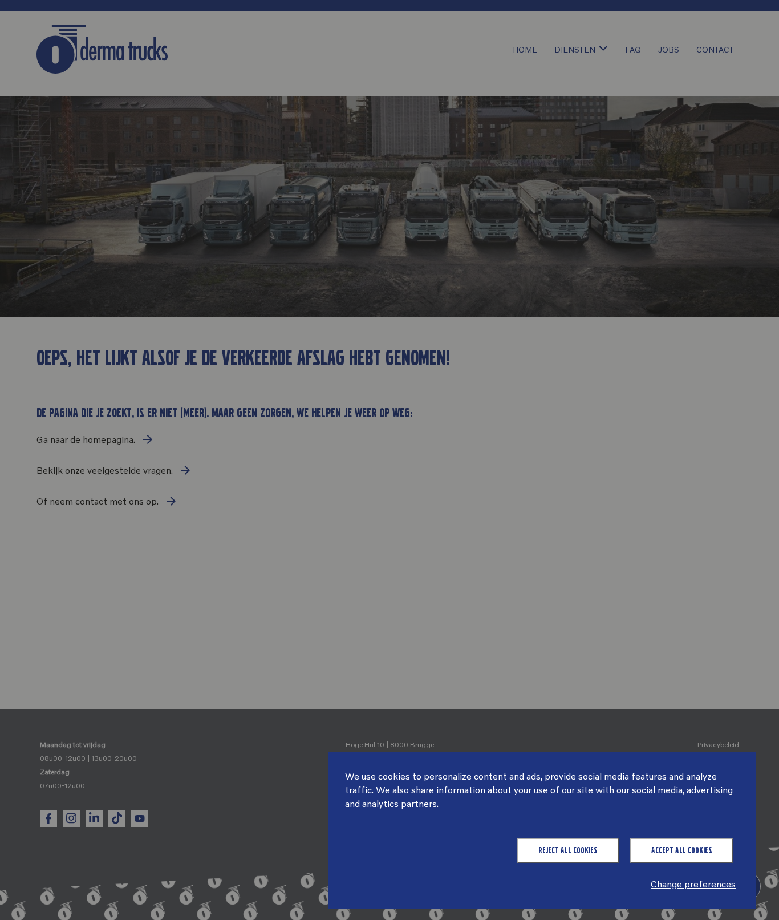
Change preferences (693, 884)
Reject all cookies (568, 850)
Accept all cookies (681, 850)
